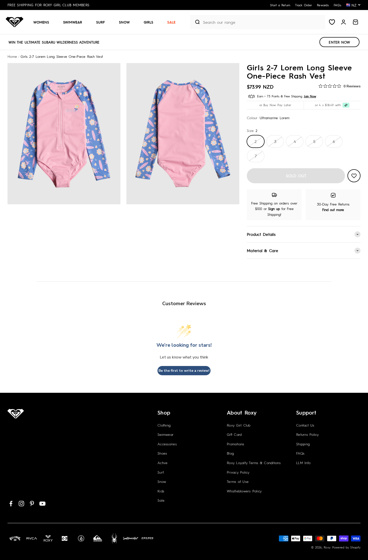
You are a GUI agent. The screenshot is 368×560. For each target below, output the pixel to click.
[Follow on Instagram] (21, 503)
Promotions (235, 444)
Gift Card (234, 434)
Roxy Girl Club (239, 425)
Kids (160, 491)
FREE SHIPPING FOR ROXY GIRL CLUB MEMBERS (48, 5)
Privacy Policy (238, 472)
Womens (41, 22)
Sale (171, 22)
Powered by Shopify (346, 547)
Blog (230, 453)
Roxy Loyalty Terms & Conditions (254, 462)
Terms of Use (238, 481)
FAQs (300, 453)
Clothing (163, 425)
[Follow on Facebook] (11, 503)
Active (162, 462)
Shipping (303, 444)
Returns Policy (307, 434)
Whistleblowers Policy (244, 491)
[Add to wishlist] (353, 175)
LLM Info (303, 462)
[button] (43, 22)
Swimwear (72, 22)
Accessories (167, 444)
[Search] (195, 22)
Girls (148, 22)
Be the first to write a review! (184, 370)
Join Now (310, 96)
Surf (100, 22)
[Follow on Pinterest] (32, 503)
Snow (124, 22)
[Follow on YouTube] (42, 503)
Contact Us (305, 425)
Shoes (162, 453)
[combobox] (263, 22)
